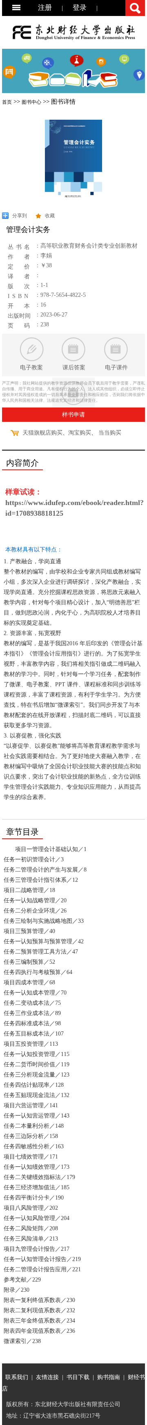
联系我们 (16, 1377)
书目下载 (78, 1377)
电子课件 (116, 367)
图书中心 (31, 102)
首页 (7, 102)
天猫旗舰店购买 (42, 433)
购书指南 (108, 1377)
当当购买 (109, 433)
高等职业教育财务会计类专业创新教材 (89, 246)
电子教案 (31, 367)
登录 (80, 7)
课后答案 (73, 367)
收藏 (50, 216)
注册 (45, 7)
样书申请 (73, 415)
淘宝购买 (79, 433)
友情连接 (47, 1377)
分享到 (19, 216)
